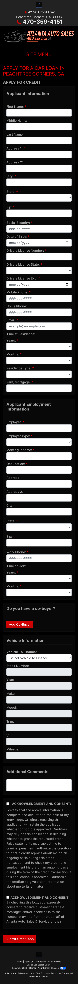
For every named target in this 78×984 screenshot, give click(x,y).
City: (10, 176)
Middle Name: (16, 120)
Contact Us (40, 961)
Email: (11, 320)
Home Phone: (16, 306)
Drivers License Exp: (22, 278)
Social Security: (18, 223)
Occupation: (15, 464)
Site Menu (39, 54)
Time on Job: (16, 566)
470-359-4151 (43, 21)
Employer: (14, 422)
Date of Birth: (16, 237)
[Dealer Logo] (39, 36)
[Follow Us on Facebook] (39, 5)
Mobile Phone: (17, 292)
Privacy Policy (54, 961)
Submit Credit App (20, 939)
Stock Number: (17, 666)
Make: (11, 694)
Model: (11, 707)
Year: (10, 680)
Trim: (10, 721)
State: (10, 192)
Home (20, 961)
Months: (12, 354)
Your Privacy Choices (48, 968)
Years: (11, 340)
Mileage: (12, 749)
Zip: (9, 207)
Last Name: (15, 134)
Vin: (9, 735)
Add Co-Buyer (20, 624)
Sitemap (32, 968)
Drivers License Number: (25, 250)
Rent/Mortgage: (18, 382)
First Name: (15, 107)
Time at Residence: (20, 334)
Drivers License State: (23, 264)
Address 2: (14, 162)
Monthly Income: (19, 450)
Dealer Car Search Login (38, 965)
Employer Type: (18, 436)
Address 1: (14, 148)
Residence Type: (18, 368)
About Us (28, 961)
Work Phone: (16, 552)
